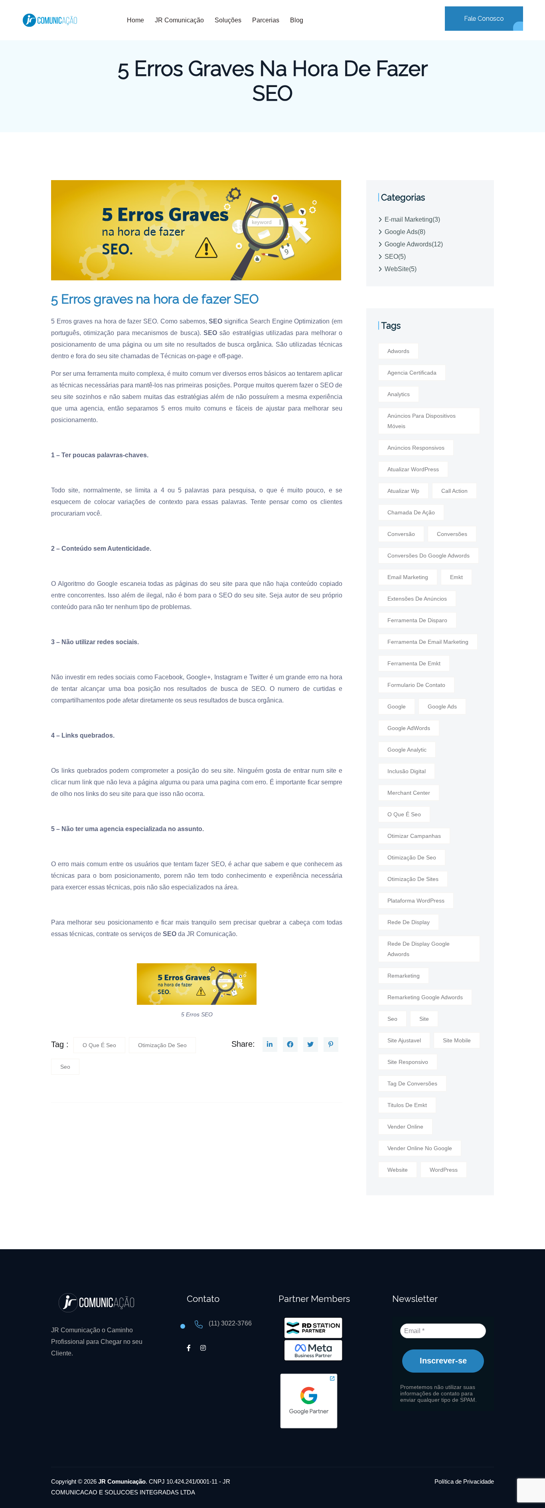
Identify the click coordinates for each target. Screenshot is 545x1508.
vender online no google (419, 1148)
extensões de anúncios (417, 598)
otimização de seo (162, 1045)
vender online (405, 1126)
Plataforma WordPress (415, 900)
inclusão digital (406, 771)
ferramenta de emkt (413, 663)
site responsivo (407, 1062)
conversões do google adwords (428, 555)
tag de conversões (412, 1083)
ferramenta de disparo (417, 620)
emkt (456, 577)
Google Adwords (414, 244)
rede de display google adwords (418, 949)
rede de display (408, 922)
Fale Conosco (484, 18)
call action (454, 491)
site (424, 1019)
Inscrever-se (443, 1360)
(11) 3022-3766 (230, 1323)
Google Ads (405, 231)
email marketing (407, 577)
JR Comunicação (211, 934)
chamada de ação (411, 512)
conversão (401, 534)
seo (65, 1067)
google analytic (407, 749)
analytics (398, 394)
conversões (452, 534)
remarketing (403, 975)
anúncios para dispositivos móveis (421, 421)
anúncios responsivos (415, 447)
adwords (398, 351)
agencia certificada (411, 372)
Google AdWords (408, 728)
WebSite (401, 269)
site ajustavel (404, 1040)
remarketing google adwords (425, 997)
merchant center (408, 793)
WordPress (444, 1170)
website (397, 1170)
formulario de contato (416, 685)
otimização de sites (412, 879)
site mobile (457, 1040)
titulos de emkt (407, 1105)
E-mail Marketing (412, 219)
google (396, 706)
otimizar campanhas (414, 836)
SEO (395, 256)
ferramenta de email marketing (427, 642)
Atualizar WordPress (413, 469)
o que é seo (99, 1045)
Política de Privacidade (464, 1481)
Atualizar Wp (403, 491)
